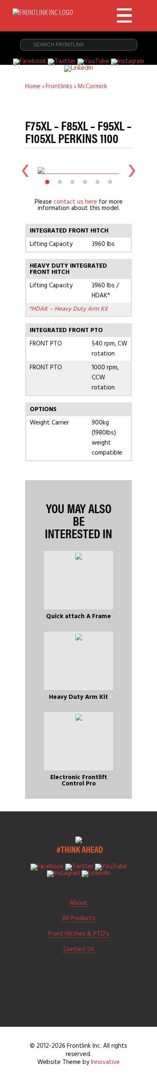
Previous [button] (25, 170)
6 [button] (110, 182)
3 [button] (72, 182)
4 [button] (85, 182)
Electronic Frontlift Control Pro (78, 780)
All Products (78, 919)
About (78, 903)
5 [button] (97, 182)
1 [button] (47, 182)
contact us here (75, 202)
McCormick (92, 87)
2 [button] (60, 182)
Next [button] (131, 170)
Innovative (105, 1062)
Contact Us (78, 949)
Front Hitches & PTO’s (78, 934)
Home (33, 87)
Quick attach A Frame (78, 616)
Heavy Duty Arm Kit (78, 697)
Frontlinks (59, 87)
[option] (78, 170)
